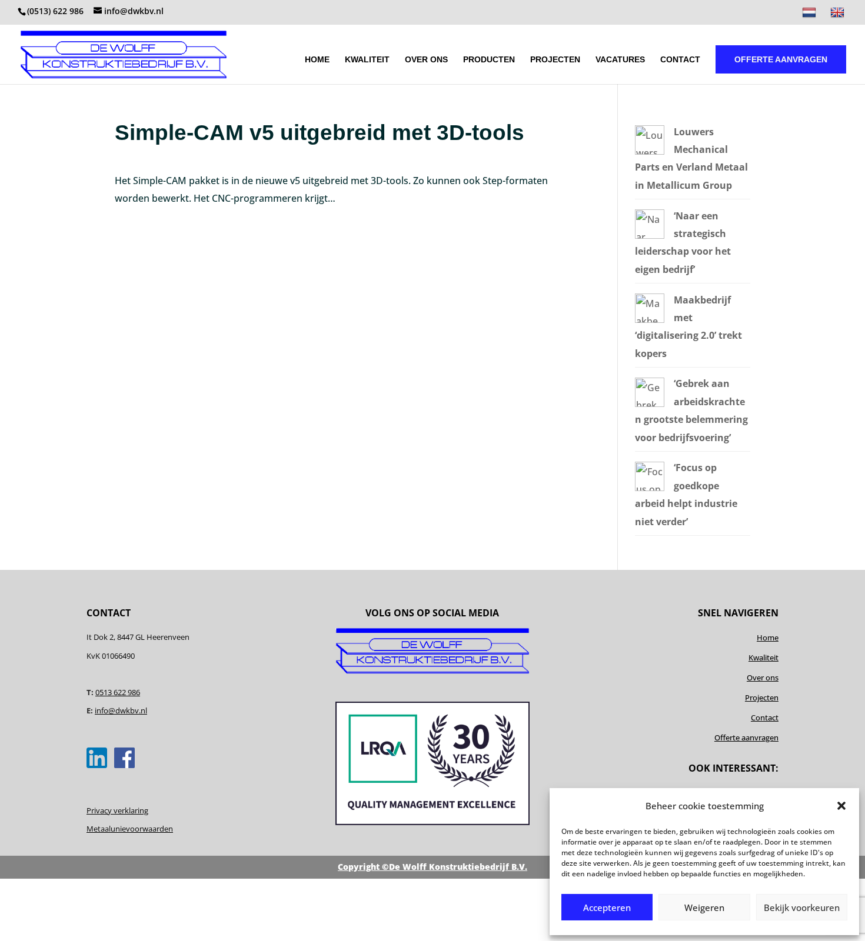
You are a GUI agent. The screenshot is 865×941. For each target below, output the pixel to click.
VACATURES (620, 59)
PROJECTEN (555, 59)
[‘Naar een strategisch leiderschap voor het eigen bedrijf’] (649, 235)
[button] (841, 806)
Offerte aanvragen (746, 737)
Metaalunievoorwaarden (129, 828)
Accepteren (607, 907)
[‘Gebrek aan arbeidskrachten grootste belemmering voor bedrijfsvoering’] (649, 403)
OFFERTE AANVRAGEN (780, 59)
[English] (838, 15)
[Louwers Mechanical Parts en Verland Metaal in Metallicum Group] (649, 151)
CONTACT (680, 59)
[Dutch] (810, 15)
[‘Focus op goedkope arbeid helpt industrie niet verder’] (649, 487)
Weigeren (704, 907)
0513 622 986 (117, 692)
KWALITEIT (367, 59)
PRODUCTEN (489, 59)
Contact (764, 717)
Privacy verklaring (117, 810)
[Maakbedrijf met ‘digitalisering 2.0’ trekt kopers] (649, 319)
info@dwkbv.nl (121, 710)
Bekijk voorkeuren (802, 907)
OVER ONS (426, 59)
